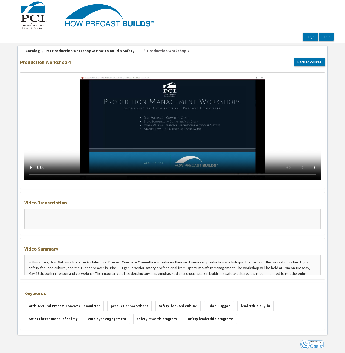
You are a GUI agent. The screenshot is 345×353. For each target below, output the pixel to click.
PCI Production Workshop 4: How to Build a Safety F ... (94, 50)
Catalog (33, 50)
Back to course (309, 62)
